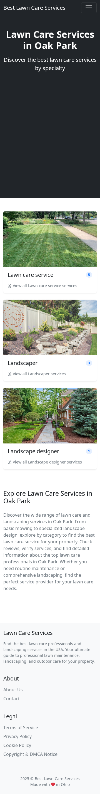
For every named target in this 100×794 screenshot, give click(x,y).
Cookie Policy (17, 745)
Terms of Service (20, 727)
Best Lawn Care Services (34, 7)
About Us (13, 690)
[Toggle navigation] (89, 7)
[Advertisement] (50, 132)
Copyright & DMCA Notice (30, 754)
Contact (11, 699)
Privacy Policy (17, 736)
